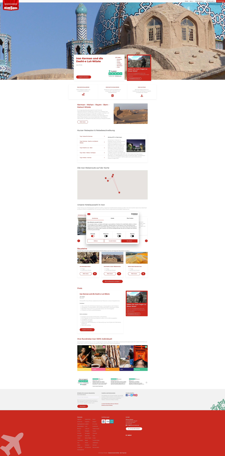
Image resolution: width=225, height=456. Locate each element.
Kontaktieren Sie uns (134, 78)
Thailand (95, 433)
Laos (86, 426)
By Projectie (123, 452)
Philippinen (88, 447)
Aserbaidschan (80, 424)
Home (186, 1)
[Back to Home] (11, 5)
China (78, 431)
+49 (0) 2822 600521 (216, 3)
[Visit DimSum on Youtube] (128, 435)
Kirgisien (87, 421)
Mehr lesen (82, 121)
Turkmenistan (96, 440)
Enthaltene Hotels (82, 215)
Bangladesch (80, 426)
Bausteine (119, 65)
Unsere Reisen (199, 1)
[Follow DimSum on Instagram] (134, 395)
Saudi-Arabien (94, 420)
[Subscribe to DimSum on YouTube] (136, 395)
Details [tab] (112, 218)
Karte (118, 60)
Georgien (79, 435)
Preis (118, 67)
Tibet (94, 435)
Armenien (79, 421)
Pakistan (87, 445)
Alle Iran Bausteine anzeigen (112, 281)
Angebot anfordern (84, 77)
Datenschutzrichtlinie (107, 405)
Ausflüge (119, 64)
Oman (86, 442)
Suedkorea (95, 426)
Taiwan (94, 431)
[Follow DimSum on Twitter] (131, 395)
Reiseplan (119, 59)
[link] (84, 358)
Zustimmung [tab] (95, 218)
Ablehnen (96, 240)
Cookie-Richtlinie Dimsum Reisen (110, 403)
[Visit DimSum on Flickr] (130, 435)
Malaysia (87, 431)
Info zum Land (210, 1)
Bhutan (79, 428)
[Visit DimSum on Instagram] (127, 435)
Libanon (87, 428)
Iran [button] (191, 1)
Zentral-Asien (96, 447)
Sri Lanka (95, 424)
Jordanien (79, 447)
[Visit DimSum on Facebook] (127, 395)
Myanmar (87, 435)
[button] (91, 136)
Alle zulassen (129, 240)
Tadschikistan (96, 428)
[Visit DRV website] (108, 421)
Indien (79, 438)
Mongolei (87, 433)
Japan (78, 445)
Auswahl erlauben (112, 240)
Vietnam (95, 445)
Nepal (86, 440)
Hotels (118, 62)
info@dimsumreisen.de (133, 425)
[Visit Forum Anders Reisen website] (112, 421)
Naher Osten (88, 438)
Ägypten (79, 419)
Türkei (94, 438)
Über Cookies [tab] (130, 218)
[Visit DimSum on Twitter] (131, 435)
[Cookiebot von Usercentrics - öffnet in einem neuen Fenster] (132, 214)
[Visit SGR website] (104, 421)
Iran (78, 442)
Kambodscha (80, 449)
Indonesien (80, 440)
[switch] (106, 236)
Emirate (79, 433)
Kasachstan (88, 419)
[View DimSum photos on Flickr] (129, 395)
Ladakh (87, 424)
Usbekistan (95, 442)
